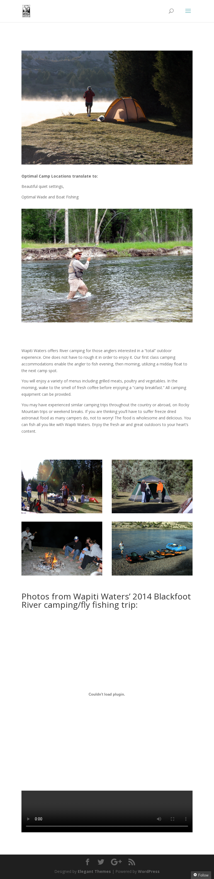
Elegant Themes (94, 871)
